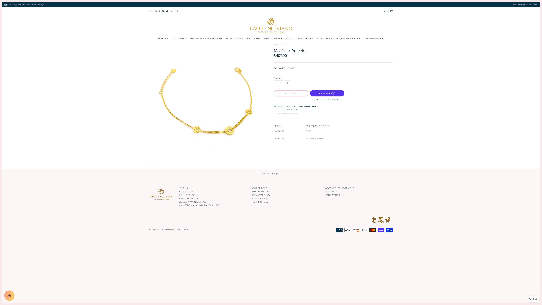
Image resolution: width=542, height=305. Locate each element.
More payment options (327, 99)
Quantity (278, 78)
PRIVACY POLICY (261, 195)
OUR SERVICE (259, 188)
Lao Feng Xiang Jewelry (178, 229)
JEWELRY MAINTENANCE (192, 202)
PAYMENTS (331, 191)
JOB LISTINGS (332, 195)
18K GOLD (279, 44)
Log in (153, 11)
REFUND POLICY (261, 191)
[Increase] (287, 83)
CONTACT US (186, 191)
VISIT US (183, 188)
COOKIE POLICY (260, 198)
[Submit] (167, 11)
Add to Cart (291, 93)
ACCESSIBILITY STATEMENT (339, 188)
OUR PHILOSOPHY (189, 198)
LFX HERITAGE (187, 195)
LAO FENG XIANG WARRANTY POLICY (199, 205)
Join (161, 11)
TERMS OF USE (260, 202)
